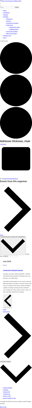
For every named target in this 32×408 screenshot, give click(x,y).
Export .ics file (7, 396)
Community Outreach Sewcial (13, 270)
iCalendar (5, 389)
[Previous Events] (3, 185)
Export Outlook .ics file (9, 398)
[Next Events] (17, 231)
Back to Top (3, 407)
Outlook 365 (6, 392)
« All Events (3, 144)
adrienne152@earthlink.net (10, 178)
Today (1, 235)
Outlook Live (6, 394)
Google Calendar (7, 387)
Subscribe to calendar (5, 361)
